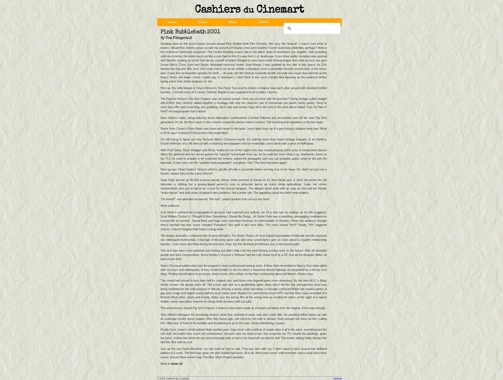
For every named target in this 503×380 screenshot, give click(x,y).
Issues (172, 22)
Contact (263, 22)
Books (202, 22)
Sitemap (337, 378)
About (232, 22)
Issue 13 (176, 363)
